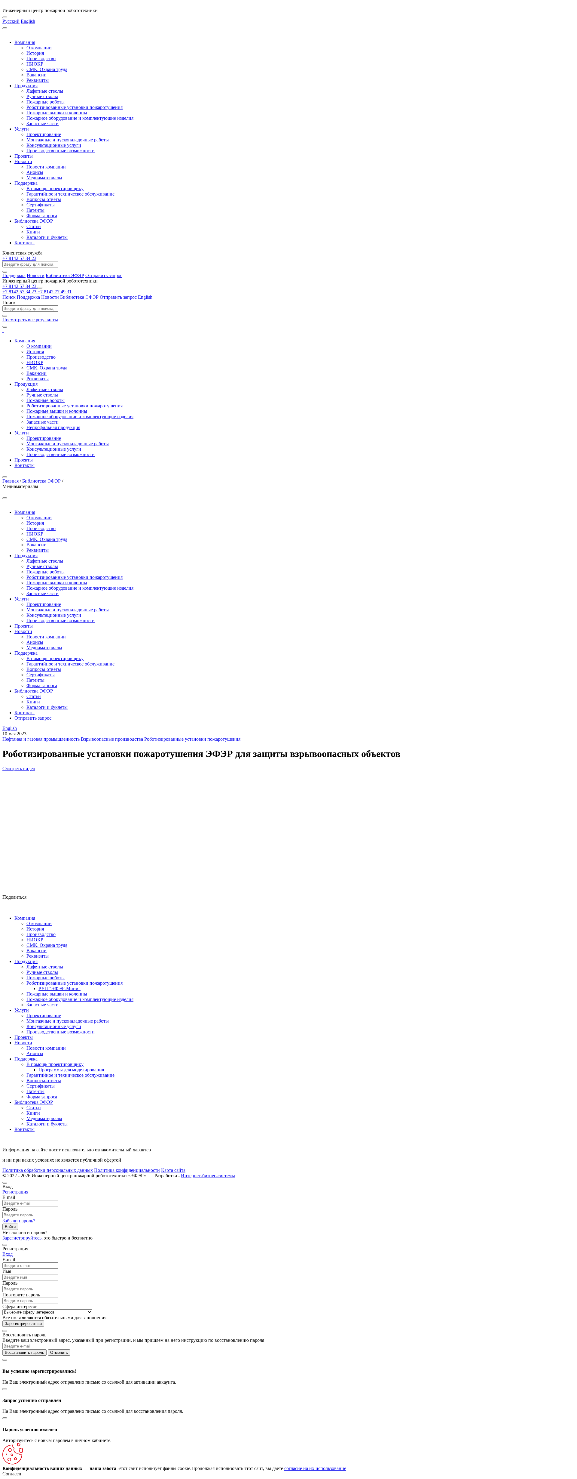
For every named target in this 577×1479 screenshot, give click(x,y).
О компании (39, 47)
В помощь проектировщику (55, 188)
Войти (10, 1226)
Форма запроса (41, 215)
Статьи (33, 226)
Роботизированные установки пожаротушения (74, 107)
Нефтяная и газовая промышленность (41, 739)
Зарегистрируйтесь (21, 1237)
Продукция (26, 85)
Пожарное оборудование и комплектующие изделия (79, 118)
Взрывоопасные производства (112, 739)
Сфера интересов (20, 1306)
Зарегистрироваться (23, 1323)
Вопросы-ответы (43, 199)
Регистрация (15, 1191)
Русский (11, 21)
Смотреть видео (18, 768)
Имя (6, 1271)
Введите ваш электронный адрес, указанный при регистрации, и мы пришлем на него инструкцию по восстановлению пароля (133, 1340)
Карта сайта (173, 1170)
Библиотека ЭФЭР (33, 221)
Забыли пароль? (18, 1220)
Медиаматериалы (44, 177)
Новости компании (46, 166)
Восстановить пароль (24, 1352)
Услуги (21, 128)
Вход (7, 1254)
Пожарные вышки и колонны (56, 112)
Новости (23, 161)
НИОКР (34, 63)
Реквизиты (37, 80)
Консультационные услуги (53, 145)
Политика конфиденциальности (127, 1170)
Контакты (24, 242)
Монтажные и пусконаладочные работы (67, 139)
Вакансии (36, 74)
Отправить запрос (103, 275)
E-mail (8, 1197)
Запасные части (42, 123)
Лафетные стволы (44, 91)
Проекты (23, 156)
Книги (33, 231)
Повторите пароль (21, 1294)
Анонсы (34, 172)
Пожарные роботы (45, 101)
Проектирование (43, 134)
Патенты (35, 210)
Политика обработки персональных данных (47, 1170)
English (28, 21)
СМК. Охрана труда (46, 69)
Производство (41, 58)
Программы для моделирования (71, 1069)
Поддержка (26, 183)
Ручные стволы (42, 96)
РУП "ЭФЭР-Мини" (59, 988)
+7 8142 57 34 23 (19, 258)
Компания (24, 42)
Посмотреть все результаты (30, 319)
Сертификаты (40, 204)
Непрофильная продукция (53, 427)
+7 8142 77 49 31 (55, 291)
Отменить (59, 1352)
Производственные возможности (60, 150)
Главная (10, 480)
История (35, 53)
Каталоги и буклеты (47, 237)
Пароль (9, 1209)
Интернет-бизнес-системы (208, 1175)
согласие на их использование (315, 1468)
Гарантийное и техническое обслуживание (70, 193)
